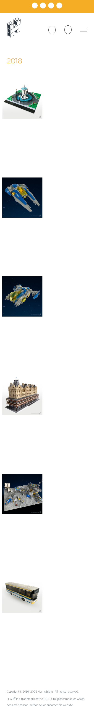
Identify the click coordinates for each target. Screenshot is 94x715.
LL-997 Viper (22, 193)
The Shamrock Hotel (22, 388)
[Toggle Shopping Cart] (52, 29)
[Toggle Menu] (83, 30)
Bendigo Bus (22, 588)
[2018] (22, 99)
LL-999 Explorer (22, 292)
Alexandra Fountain (22, 91)
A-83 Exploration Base (22, 483)
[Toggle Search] (68, 29)
